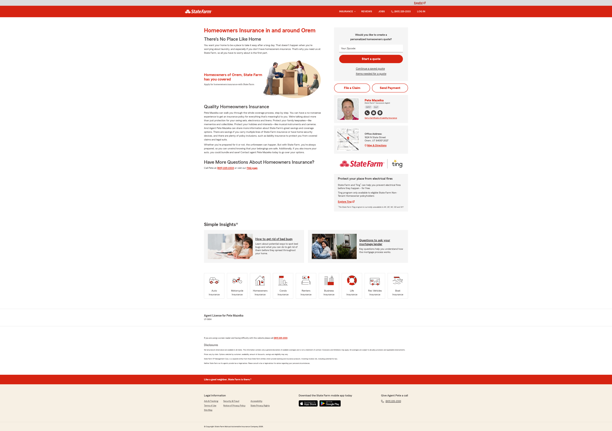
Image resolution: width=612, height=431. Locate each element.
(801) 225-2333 (402, 11)
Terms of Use (210, 406)
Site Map (208, 410)
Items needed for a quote (371, 73)
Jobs (381, 11)
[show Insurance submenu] (354, 11)
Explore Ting (345, 201)
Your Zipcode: (348, 48)
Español (418, 3)
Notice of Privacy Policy (234, 406)
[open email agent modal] (373, 113)
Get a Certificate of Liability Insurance (381, 118)
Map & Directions (376, 145)
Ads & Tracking (211, 401)
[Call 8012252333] (367, 112)
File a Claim (352, 88)
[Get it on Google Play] (330, 403)
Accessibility (256, 401)
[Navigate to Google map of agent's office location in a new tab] (379, 112)
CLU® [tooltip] (376, 107)
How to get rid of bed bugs (273, 239)
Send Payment (390, 88)
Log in (421, 11)
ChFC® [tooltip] (368, 107)
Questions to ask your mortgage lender (374, 242)
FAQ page (252, 168)
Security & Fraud (231, 401)
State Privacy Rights (260, 406)
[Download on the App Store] (308, 403)
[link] (198, 11)
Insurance (346, 11)
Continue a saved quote (370, 68)
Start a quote (371, 59)
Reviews (366, 11)
